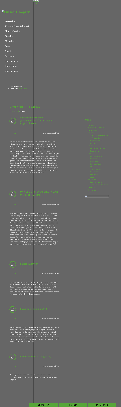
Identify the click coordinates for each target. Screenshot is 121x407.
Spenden (9, 56)
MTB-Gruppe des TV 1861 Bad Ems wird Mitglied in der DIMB (40, 193)
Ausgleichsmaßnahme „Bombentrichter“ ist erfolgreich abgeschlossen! (37, 120)
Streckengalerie (95, 169)
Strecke (9, 36)
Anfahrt (92, 143)
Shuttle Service (12, 31)
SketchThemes (22, 88)
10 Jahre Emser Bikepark (17, 26)
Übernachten (11, 61)
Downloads (94, 174)
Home (11, 111)
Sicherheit (10, 41)
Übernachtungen (96, 182)
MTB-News (94, 161)
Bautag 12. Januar (29, 263)
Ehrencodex (94, 159)
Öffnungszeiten (95, 138)
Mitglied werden (96, 164)
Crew (7, 46)
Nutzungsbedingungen (98, 148)
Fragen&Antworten (96, 140)
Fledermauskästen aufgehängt (36, 356)
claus (15, 133)
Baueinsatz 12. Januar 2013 (33, 309)
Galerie (8, 51)
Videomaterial (95, 172)
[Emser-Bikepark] (17, 12)
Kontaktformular (96, 156)
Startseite (10, 21)
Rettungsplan (94, 151)
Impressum (11, 66)
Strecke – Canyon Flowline (99, 135)
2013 (17, 111)
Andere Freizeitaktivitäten (99, 185)
